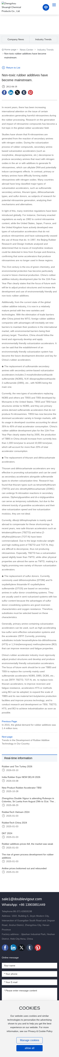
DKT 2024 (7, 833)
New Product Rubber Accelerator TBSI (21, 787)
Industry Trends (43, 39)
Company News (16, 39)
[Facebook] (4, 92)
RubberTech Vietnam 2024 (16, 812)
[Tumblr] (23, 92)
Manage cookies (29, 1040)
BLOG (29, 22)
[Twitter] (17, 92)
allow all (29, 1048)
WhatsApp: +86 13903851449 (23, 904)
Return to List (13, 67)
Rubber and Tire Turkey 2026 (17, 766)
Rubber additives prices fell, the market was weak (27, 844)
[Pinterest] (30, 92)
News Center (26, 49)
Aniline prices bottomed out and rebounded (24, 868)
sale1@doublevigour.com (22, 899)
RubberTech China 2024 (14, 822)
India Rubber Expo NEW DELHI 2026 (21, 777)
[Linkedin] (10, 92)
